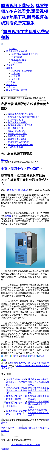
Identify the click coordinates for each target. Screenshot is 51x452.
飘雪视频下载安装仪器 (17, 190)
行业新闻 (16, 73)
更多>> (4, 159)
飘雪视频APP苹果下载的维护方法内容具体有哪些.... (38, 382)
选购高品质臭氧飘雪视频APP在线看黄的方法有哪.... (38, 404)
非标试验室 (17, 62)
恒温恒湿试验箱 (19, 60)
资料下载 (16, 79)
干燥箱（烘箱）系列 (17, 133)
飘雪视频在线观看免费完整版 (25, 54)
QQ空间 (15, 356)
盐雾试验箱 (17, 57)
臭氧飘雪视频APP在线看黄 (20, 114)
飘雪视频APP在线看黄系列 (20, 125)
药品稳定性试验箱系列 (18, 142)
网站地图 (35, 444)
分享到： (6, 356)
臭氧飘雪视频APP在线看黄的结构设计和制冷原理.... (16, 390)
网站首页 (13, 49)
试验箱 (8, 216)
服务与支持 (11, 84)
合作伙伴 (10, 87)
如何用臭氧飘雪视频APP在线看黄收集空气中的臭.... (38, 412)
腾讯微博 (33, 356)
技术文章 (16, 76)
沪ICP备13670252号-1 (21, 444)
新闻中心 (10, 68)
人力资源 (10, 82)
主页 (4, 168)
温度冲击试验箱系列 (17, 131)
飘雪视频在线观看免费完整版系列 (23, 117)
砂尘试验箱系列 (15, 128)
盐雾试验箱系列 (15, 120)
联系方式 (44, 428)
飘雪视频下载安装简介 (29, 428)
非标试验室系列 (15, 147)
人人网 (42, 356)
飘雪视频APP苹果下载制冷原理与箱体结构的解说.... (38, 390)
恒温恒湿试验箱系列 (17, 122)
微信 (4, 360)
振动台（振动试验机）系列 (20, 144)
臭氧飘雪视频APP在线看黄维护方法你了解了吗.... (16, 382)
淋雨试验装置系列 (16, 136)
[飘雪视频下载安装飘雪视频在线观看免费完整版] (25, 37)
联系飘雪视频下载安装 (16, 90)
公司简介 (10, 65)
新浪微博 (24, 356)
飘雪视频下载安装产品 (16, 51)
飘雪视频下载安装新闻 (22, 71)
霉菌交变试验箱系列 (17, 139)
